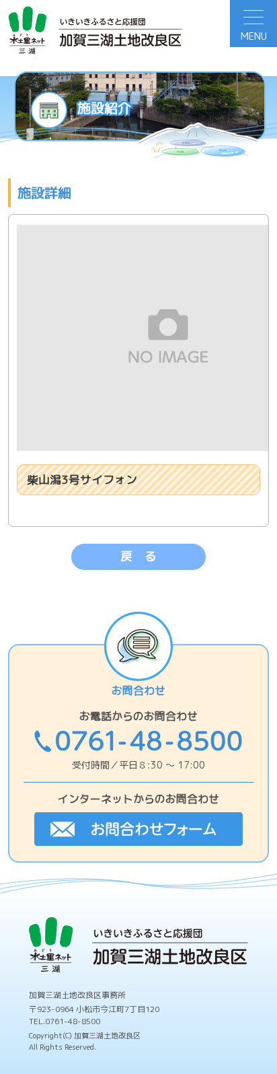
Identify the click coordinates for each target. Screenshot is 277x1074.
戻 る (138, 556)
